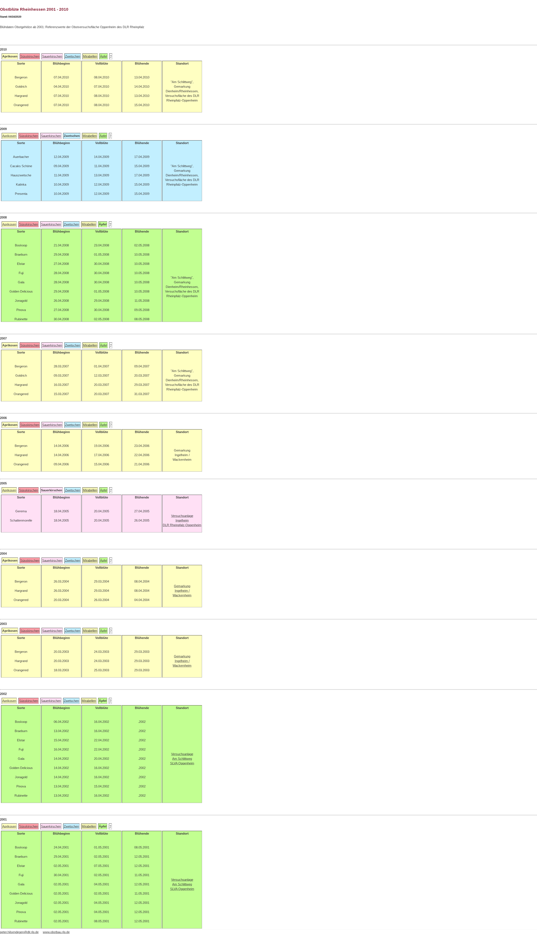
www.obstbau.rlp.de (56, 932)
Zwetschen (72, 56)
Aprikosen (9, 136)
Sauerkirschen (52, 56)
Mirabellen (90, 56)
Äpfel (103, 56)
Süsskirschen (29, 56)
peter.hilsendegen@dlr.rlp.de (19, 932)
